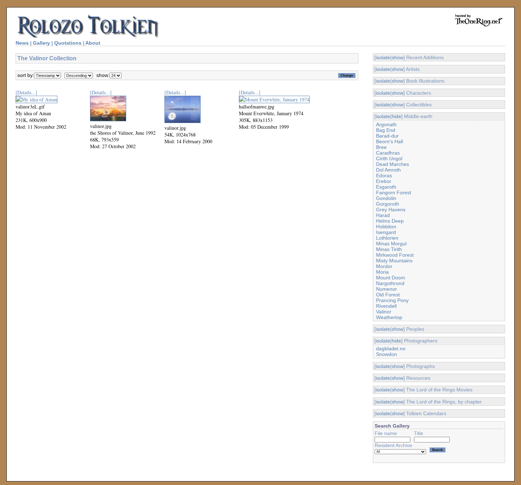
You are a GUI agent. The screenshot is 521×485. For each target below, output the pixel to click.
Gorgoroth (387, 204)
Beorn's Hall (389, 141)
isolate (383, 57)
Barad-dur (387, 136)
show (397, 57)
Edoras (384, 175)
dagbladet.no (390, 348)
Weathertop (389, 317)
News (22, 43)
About (92, 43)
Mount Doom (390, 277)
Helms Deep (390, 221)
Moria (382, 272)
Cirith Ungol (389, 158)
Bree (381, 147)
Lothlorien (387, 238)
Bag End (385, 130)
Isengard (386, 232)
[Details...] (26, 92)
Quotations (68, 43)
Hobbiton (386, 226)
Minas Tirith (389, 249)
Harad (383, 215)
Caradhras (388, 153)
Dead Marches (392, 164)
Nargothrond (390, 283)
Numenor (386, 289)
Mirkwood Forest (395, 255)
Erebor (383, 181)
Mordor (384, 266)
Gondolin (386, 198)
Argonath (386, 124)
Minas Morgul (391, 243)
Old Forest (388, 294)
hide (396, 116)
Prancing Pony (392, 300)
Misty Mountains (394, 260)
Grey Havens (390, 209)
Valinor (383, 311)
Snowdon (386, 354)
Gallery (41, 43)
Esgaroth (386, 187)
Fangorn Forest (393, 192)
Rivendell (386, 306)
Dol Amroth (388, 170)
